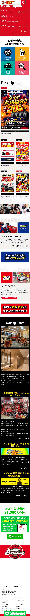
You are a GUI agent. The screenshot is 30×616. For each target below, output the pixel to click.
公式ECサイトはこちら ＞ (22, 438)
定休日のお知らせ (5, 165)
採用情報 (18, 606)
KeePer (17, 602)
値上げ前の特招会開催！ (6, 133)
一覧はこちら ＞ (24, 31)
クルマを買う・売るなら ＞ (9, 298)
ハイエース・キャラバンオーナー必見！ (11, 12)
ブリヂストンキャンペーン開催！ (7, 197)
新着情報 (4, 602)
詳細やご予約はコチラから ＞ (20, 246)
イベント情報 (5, 604)
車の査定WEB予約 (20, 600)
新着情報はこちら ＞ (20, 83)
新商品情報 (4, 606)
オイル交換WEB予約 (6, 610)
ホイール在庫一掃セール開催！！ (21, 197)
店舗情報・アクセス (20, 608)
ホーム (3, 598)
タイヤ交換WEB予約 (6, 608)
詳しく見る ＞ (25, 468)
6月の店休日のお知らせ (7, 17)
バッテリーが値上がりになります (22, 165)
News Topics (5, 600)
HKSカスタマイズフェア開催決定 (9, 22)
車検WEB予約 (19, 598)
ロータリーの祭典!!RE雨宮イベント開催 (11, 27)
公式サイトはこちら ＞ (22, 496)
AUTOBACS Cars (19, 604)
